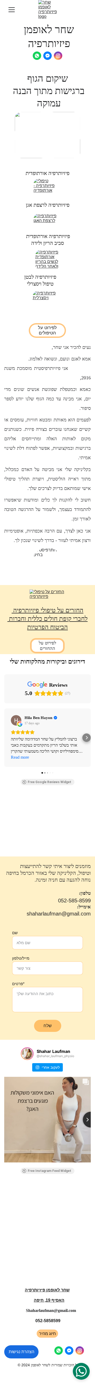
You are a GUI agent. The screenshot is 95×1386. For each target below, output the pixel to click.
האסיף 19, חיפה (49, 1300)
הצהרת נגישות (21, 1351)
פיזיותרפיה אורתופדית (47, 173)
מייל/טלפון (20, 958)
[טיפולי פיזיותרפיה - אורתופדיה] (47, 188)
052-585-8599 (74, 900)
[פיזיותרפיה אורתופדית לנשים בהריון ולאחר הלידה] (47, 260)
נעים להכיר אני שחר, (71, 347)
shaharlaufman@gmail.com (59, 914)
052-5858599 (47, 1320)
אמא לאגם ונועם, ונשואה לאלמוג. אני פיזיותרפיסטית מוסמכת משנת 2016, (47, 368)
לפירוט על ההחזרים (47, 645)
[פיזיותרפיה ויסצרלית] (47, 303)
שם (15, 932)
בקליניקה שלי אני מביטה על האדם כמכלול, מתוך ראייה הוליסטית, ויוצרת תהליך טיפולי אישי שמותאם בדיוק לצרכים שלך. (47, 479)
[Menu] (11, 9)
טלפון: (85, 893)
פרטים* (18, 983)
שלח (48, 1025)
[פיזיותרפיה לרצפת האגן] (47, 223)
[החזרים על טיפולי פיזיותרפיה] (47, 595)
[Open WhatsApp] (81, 1371)
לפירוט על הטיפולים (47, 330)
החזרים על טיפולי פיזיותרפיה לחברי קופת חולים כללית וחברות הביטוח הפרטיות (47, 618)
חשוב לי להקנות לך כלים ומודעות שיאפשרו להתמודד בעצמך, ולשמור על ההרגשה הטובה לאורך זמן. (47, 509)
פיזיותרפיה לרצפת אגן (47, 205)
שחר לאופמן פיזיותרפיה (47, 1290)
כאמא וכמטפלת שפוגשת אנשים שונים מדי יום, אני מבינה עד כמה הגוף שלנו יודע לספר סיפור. (47, 399)
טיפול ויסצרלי (40, 284)
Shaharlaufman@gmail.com (51, 1310)
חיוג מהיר (47, 1333)
